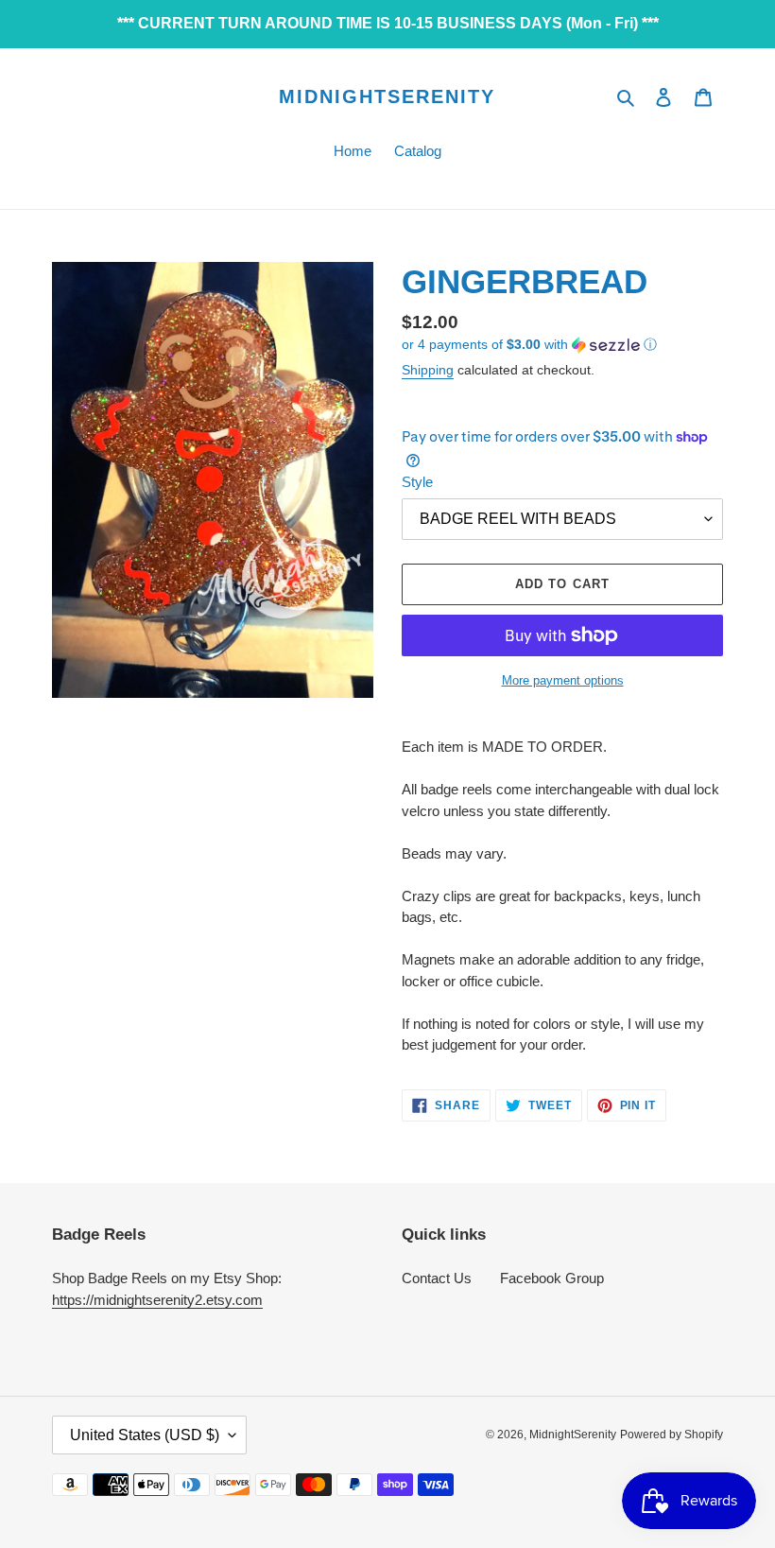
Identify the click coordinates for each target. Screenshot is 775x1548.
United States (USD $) (144, 1435)
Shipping (428, 369)
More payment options (563, 680)
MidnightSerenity (387, 96)
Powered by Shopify (671, 1434)
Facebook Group (552, 1278)
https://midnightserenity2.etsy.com (157, 1300)
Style (417, 482)
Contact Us (437, 1278)
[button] (529, 345)
